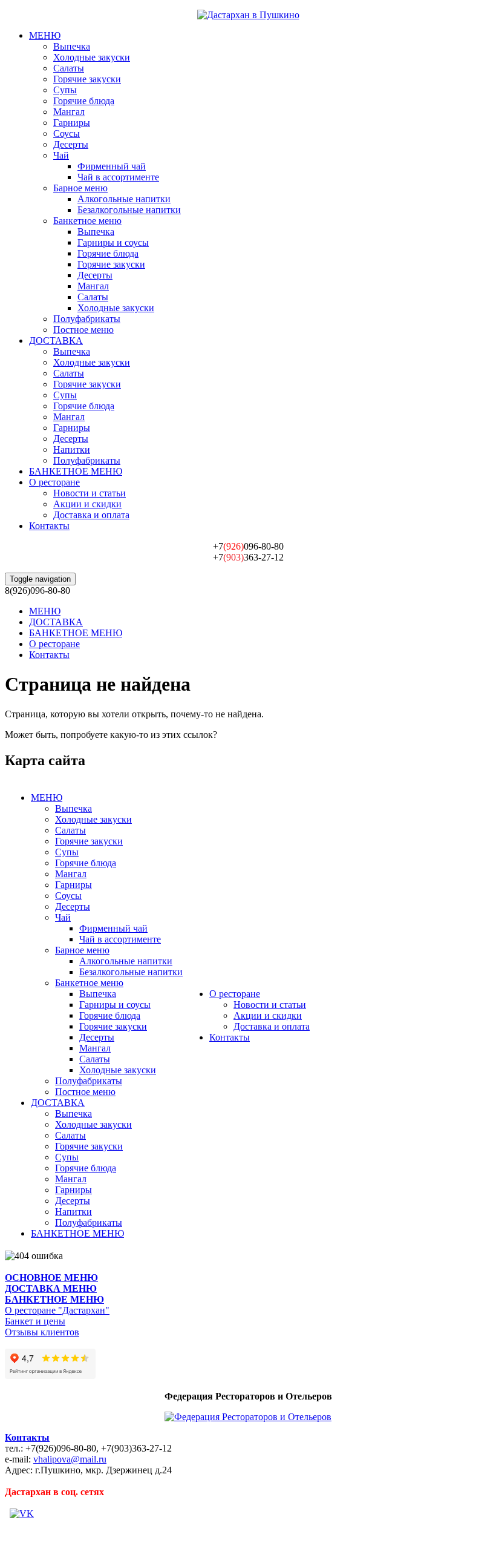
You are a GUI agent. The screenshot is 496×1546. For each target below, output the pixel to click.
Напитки (71, 449)
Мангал (69, 112)
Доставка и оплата (91, 515)
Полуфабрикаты (86, 319)
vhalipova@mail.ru (69, 1459)
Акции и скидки (87, 504)
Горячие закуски (87, 79)
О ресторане (54, 482)
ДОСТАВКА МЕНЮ (51, 1288)
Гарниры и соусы (113, 242)
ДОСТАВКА (56, 340)
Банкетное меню (87, 220)
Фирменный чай (111, 166)
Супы (65, 90)
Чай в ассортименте (118, 177)
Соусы (66, 133)
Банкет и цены (35, 1321)
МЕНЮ (44, 35)
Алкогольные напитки (124, 199)
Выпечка (71, 46)
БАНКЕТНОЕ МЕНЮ (75, 471)
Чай (61, 155)
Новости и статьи (89, 493)
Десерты (70, 144)
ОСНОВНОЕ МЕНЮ (51, 1277)
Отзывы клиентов (42, 1332)
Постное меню (83, 329)
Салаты (68, 68)
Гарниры (71, 122)
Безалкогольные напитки (129, 210)
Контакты (49, 526)
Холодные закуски (91, 57)
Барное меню (80, 188)
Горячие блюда (83, 101)
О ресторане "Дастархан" (57, 1310)
